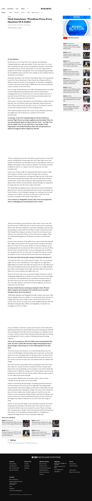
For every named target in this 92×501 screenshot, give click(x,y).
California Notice (73, 465)
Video (28, 12)
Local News (10, 8)
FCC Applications (58, 469)
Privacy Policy (72, 463)
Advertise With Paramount (15, 481)
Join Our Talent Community (13, 484)
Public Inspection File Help (59, 467)
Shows (23, 8)
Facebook (26, 465)
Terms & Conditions (44, 472)
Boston (3, 12)
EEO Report (57, 471)
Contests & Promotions (45, 468)
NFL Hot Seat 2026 (14, 468)
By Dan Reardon (13, 59)
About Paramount (13, 479)
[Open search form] (89, 8)
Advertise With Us (43, 470)
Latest (3, 8)
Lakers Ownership (13, 470)
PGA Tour (13, 440)
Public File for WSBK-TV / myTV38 (60, 464)
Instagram (26, 468)
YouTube (26, 463)
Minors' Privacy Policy (74, 472)
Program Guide (43, 465)
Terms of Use (72, 470)
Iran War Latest (13, 465)
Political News (12, 463)
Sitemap (41, 474)
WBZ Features (35, 12)
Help (10, 486)
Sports (23, 12)
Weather (16, 12)
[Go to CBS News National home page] (46, 8)
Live (17, 8)
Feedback (11, 488)
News (10, 12)
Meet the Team (43, 463)
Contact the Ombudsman (15, 490)
